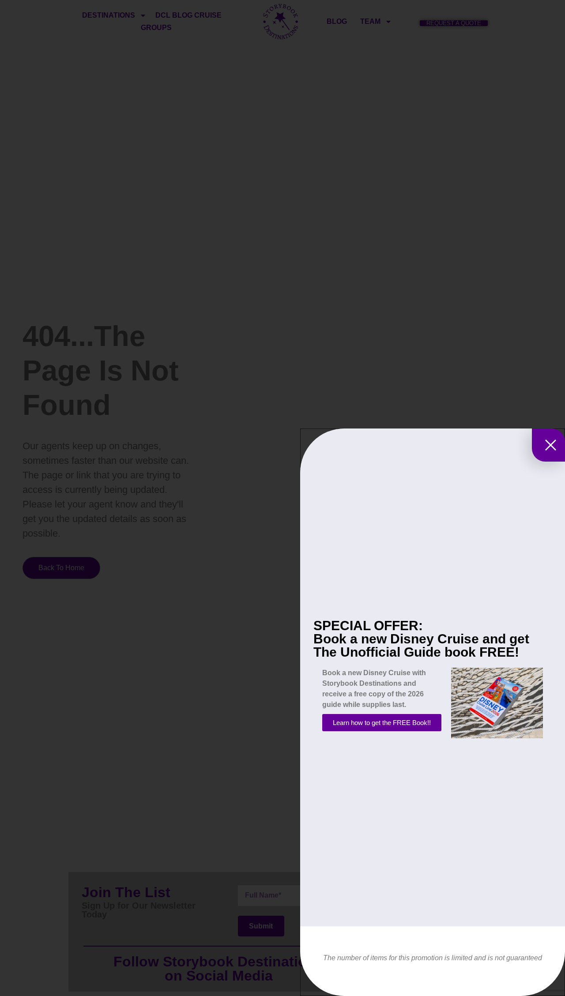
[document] (282, 498)
